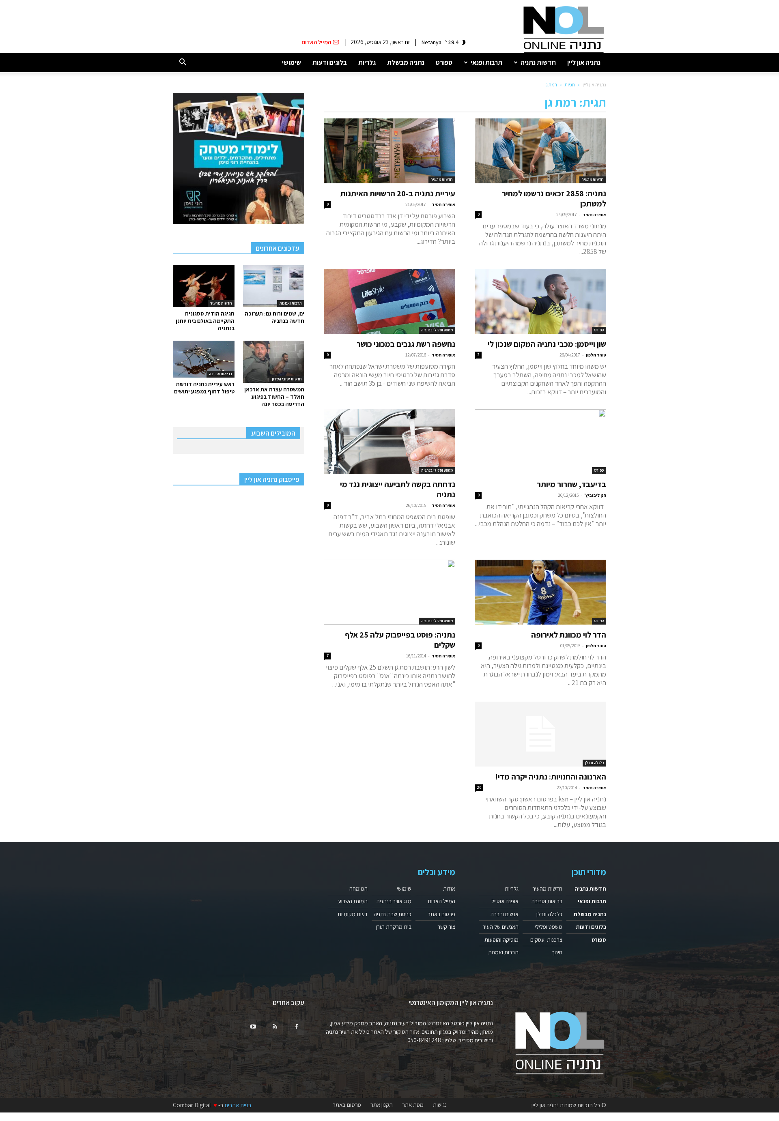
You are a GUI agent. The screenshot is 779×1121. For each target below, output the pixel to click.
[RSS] (275, 1027)
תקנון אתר (381, 1104)
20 (479, 787)
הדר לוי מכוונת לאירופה (568, 634)
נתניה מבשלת (405, 62)
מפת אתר (413, 1104)
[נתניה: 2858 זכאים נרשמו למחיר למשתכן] (540, 150)
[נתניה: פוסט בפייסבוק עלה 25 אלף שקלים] (389, 592)
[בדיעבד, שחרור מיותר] (540, 441)
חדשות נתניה (538, 62)
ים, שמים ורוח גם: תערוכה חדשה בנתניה (274, 317)
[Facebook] (296, 1027)
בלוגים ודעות (329, 62)
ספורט (444, 62)
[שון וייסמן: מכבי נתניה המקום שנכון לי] (540, 301)
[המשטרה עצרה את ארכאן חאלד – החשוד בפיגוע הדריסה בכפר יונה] (274, 362)
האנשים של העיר (500, 926)
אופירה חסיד (594, 214)
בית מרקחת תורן (393, 926)
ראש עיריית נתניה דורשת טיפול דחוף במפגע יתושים (204, 387)
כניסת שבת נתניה (392, 914)
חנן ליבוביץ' (595, 495)
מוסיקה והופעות (501, 939)
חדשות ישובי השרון (287, 379)
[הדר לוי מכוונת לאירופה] (540, 592)
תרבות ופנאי (486, 62)
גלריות (367, 62)
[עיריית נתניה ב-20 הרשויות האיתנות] (389, 150)
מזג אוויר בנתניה (394, 901)
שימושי (291, 62)
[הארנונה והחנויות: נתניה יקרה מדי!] (540, 734)
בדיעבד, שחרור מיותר (571, 484)
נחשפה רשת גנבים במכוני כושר (406, 344)
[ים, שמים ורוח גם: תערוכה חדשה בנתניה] (274, 286)
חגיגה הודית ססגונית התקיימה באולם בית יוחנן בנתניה (205, 321)
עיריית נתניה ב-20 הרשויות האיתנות (397, 193)
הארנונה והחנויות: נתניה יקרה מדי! (550, 776)
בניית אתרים (238, 1105)
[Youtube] (253, 1027)
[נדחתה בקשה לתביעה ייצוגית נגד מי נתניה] (389, 441)
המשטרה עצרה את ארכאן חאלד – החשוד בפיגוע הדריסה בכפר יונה (274, 397)
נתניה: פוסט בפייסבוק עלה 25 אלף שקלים (400, 639)
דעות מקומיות (353, 914)
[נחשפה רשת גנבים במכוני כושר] (389, 301)
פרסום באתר (441, 914)
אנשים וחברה (505, 914)
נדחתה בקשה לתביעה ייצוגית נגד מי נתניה (397, 489)
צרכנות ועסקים (546, 939)
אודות (449, 888)
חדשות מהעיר (593, 179)
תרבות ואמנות (291, 303)
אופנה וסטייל (505, 901)
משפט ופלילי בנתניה (437, 330)
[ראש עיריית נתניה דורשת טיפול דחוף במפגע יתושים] (204, 359)
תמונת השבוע (353, 901)
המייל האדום (441, 901)
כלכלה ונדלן (594, 762)
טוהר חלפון (596, 355)
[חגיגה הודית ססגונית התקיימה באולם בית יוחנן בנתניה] (204, 286)
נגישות (440, 1104)
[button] (182, 62)
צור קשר (446, 926)
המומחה (358, 888)
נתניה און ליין (583, 62)
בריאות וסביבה (220, 373)
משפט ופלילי (548, 926)
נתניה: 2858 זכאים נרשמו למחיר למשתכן (554, 198)
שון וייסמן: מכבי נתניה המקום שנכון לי (547, 344)
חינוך (557, 952)
